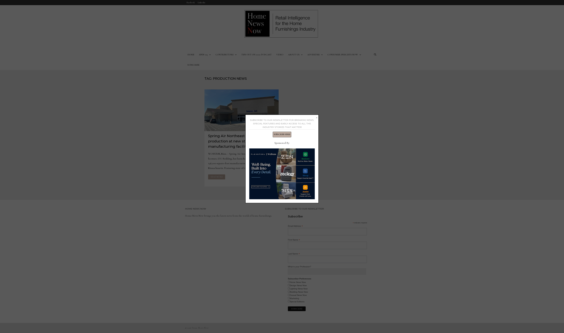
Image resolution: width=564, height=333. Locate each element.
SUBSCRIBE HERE (282, 134)
